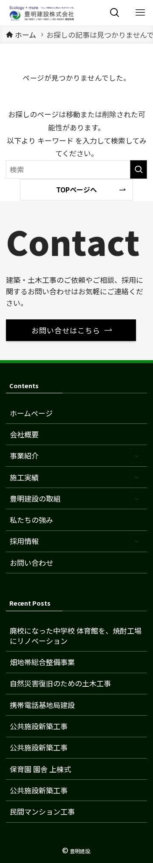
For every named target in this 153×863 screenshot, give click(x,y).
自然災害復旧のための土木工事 (60, 683)
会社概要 (24, 434)
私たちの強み (31, 519)
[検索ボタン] (115, 12)
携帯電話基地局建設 (42, 704)
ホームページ (31, 413)
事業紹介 (24, 455)
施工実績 (24, 477)
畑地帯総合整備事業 (42, 662)
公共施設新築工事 (39, 726)
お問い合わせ (31, 562)
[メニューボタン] (140, 12)
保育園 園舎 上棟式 (40, 769)
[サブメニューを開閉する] (136, 455)
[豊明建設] (41, 12)
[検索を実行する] (138, 169)
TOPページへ (76, 189)
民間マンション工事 (42, 811)
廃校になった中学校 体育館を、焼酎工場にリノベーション (76, 635)
